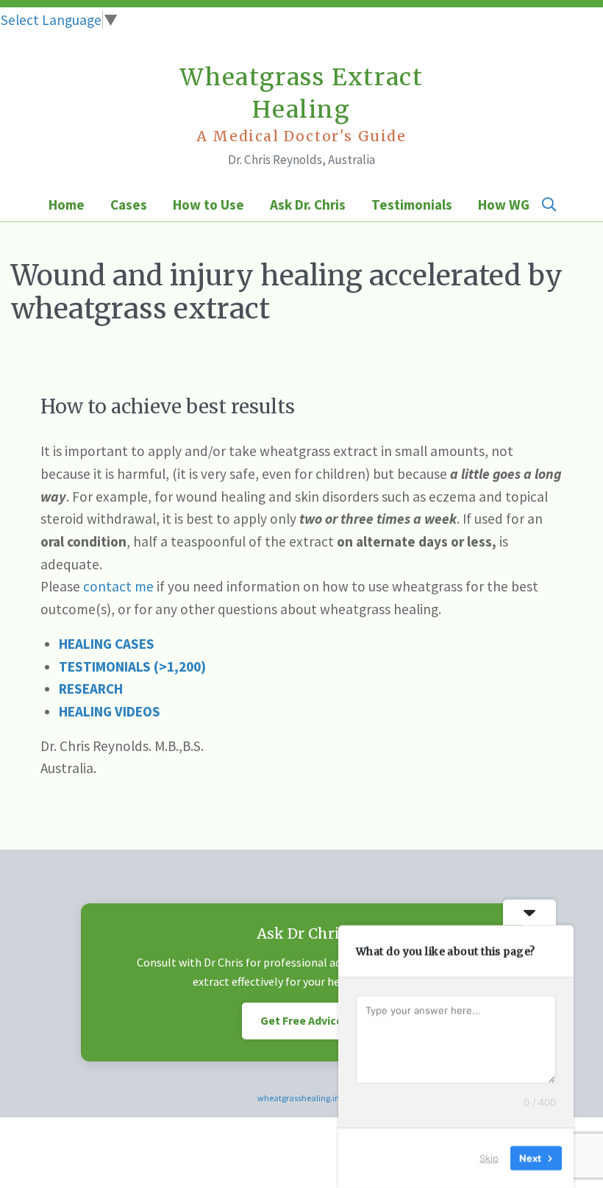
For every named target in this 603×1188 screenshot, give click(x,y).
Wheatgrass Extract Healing (302, 104)
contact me (118, 586)
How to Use (208, 204)
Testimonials (411, 204)
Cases (128, 204)
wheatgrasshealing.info (301, 1097)
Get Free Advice (301, 1020)
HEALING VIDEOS (109, 711)
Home (67, 204)
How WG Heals (522, 204)
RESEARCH (91, 688)
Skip (489, 1158)
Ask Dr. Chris (308, 204)
